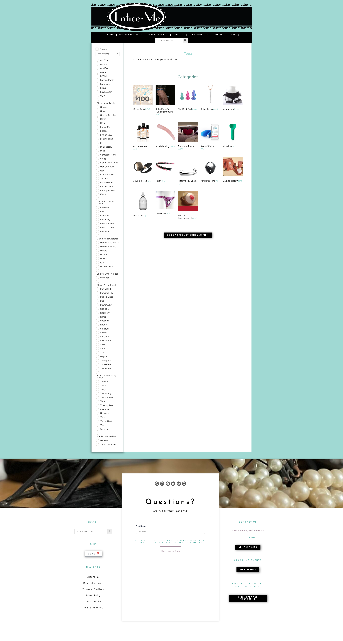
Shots (103, 348)
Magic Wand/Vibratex (107, 238)
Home (110, 35)
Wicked (104, 440)
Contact (219, 35)
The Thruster (106, 397)
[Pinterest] (157, 483)
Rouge (103, 324)
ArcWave (104, 68)
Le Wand (104, 207)
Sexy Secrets (197, 35)
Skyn (102, 352)
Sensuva (104, 336)
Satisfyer (104, 328)
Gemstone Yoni (108, 154)
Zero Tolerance (107, 444)
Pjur (102, 300)
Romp (103, 316)
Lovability (105, 219)
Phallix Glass (106, 296)
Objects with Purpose (107, 273)
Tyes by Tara (106, 405)
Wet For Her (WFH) (106, 436)
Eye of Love (106, 135)
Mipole (103, 250)
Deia (102, 123)
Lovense (104, 231)
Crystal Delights (108, 115)
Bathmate (105, 84)
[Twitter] (173, 483)
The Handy (105, 393)
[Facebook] (168, 483)
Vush (102, 425)
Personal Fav (106, 293)
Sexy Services (156, 35)
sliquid (103, 356)
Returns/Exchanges (93, 583)
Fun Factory (106, 146)
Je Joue (104, 178)
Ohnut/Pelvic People (107, 285)
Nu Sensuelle (106, 266)
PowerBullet (106, 304)
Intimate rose (106, 174)
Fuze (102, 150)
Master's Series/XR (109, 242)
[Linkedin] (184, 483)
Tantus (103, 385)
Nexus (103, 258)
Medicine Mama (108, 246)
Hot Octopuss (107, 166)
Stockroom (105, 368)
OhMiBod (104, 277)
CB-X (102, 95)
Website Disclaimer (93, 601)
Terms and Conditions (93, 589)
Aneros (103, 64)
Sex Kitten (105, 340)
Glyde (103, 158)
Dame (103, 119)
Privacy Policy (93, 595)
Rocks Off (105, 312)
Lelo (102, 211)
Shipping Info (93, 577)
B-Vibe (103, 76)
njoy (102, 262)
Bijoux (103, 88)
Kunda (103, 194)
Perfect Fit (105, 289)
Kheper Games (107, 186)
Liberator (104, 215)
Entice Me (105, 127)
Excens (103, 131)
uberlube (104, 409)
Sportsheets (106, 364)
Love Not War (107, 223)
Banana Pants (107, 80)
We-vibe (104, 429)
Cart (232, 35)
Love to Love (107, 227)
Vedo (102, 417)
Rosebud (104, 320)
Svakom (104, 381)
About (177, 35)
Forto (103, 142)
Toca (102, 401)
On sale (103, 49)
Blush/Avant (106, 92)
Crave (103, 111)
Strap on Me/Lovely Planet (107, 376)
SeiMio (103, 332)
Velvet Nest (106, 421)
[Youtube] (179, 483)
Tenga (103, 389)
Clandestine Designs (107, 103)
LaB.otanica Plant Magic (105, 202)
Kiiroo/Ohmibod (108, 190)
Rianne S (104, 308)
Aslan (103, 72)
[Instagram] (162, 483)
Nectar (103, 254)
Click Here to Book (170, 551)
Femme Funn (106, 138)
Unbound (104, 413)
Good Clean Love (109, 162)
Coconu (104, 107)
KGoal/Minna (106, 182)
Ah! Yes (104, 60)
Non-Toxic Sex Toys (93, 607)
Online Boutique (129, 35)
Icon (102, 170)
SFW (102, 344)
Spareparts (105, 360)
